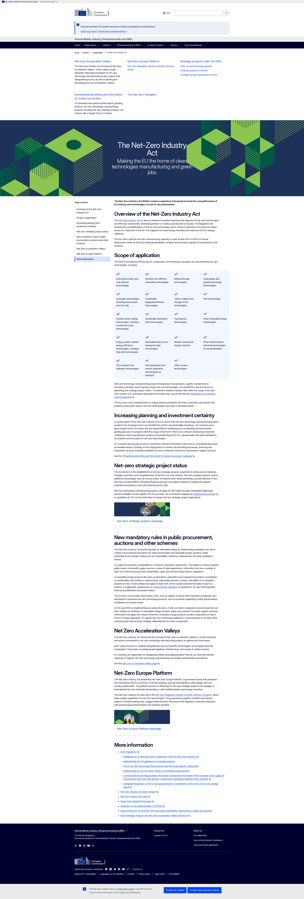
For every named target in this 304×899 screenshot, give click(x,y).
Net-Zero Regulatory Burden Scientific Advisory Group (150, 68)
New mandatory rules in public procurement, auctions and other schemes (92, 240)
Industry (106, 45)
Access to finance (155, 45)
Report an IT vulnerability (85, 874)
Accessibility (174, 874)
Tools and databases (193, 45)
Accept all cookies (175, 890)
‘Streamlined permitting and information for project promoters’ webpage (157, 456)
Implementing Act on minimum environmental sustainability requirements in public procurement (166, 811)
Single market (90, 45)
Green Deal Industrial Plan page (135, 801)
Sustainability (98, 52)
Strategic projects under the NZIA (200, 61)
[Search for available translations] (142, 220)
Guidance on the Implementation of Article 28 (142, 806)
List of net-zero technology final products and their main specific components (161, 766)
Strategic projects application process (198, 75)
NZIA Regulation (128, 752)
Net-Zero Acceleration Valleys (93, 61)
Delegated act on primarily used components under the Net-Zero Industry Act (161, 756)
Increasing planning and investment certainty (88, 225)
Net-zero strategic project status (92, 231)
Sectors (173, 45)
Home (77, 45)
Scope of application (86, 218)
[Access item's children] (98, 45)
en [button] (168, 13)
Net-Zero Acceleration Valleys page (139, 663)
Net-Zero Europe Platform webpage (139, 728)
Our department (200, 835)
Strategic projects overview (193, 70)
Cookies (130, 874)
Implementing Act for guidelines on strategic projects (149, 761)
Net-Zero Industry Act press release (137, 792)
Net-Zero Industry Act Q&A (133, 796)
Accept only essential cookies (204, 890)
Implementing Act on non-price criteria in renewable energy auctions (156, 771)
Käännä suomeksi (88, 31)
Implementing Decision (204, 494)
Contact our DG (160, 835)
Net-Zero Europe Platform (143, 61)
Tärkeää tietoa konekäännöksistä (111, 31)
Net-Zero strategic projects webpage (140, 521)
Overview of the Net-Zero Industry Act (89, 211)
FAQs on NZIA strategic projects (196, 66)
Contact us (137, 869)
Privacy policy (144, 874)
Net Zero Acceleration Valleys (91, 248)
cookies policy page (124, 889)
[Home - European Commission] (94, 12)
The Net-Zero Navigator (142, 94)
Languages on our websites (112, 874)
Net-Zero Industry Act (129, 220)
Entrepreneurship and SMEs (129, 45)
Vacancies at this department (206, 845)
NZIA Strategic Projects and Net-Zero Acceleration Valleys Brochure (154, 815)
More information (84, 259)
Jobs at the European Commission (208, 840)
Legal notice (159, 874)
